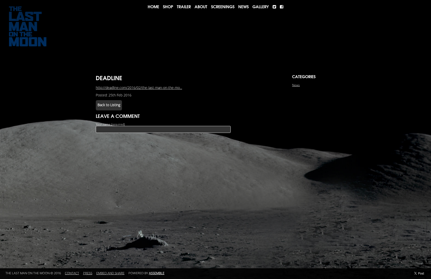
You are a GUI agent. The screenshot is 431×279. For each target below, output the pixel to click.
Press (87, 273)
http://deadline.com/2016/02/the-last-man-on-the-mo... (139, 88)
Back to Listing (109, 105)
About (201, 6)
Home (153, 6)
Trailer (184, 6)
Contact (72, 273)
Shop (168, 6)
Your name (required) (110, 124)
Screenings (222, 6)
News (243, 6)
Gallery (260, 6)
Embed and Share (110, 273)
